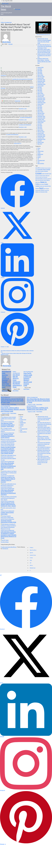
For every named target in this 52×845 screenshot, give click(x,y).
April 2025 (39, 92)
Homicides (45, 177)
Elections (44, 175)
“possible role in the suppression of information (22, 79)
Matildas (45, 180)
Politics (2, 22)
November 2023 (41, 118)
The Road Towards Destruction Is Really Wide (8, 521)
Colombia (46, 171)
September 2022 (41, 139)
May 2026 (39, 72)
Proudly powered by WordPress (8, 547)
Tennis (42, 190)
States (45, 188)
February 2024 (40, 113)
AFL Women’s (42, 167)
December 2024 (41, 98)
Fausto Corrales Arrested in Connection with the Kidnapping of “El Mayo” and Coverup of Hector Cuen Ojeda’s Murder (8, 450)
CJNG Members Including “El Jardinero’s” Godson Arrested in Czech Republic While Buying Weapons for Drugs (8, 535)
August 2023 (40, 122)
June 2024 (39, 107)
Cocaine (42, 171)
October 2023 (40, 119)
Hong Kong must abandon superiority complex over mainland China (43, 444)
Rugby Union (42, 186)
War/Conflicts (40, 163)
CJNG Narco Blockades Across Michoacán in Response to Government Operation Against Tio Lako (8, 466)
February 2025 (40, 95)
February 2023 (40, 131)
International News (39, 178)
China (39, 171)
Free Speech (40, 177)
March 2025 (40, 93)
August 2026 (40, 67)
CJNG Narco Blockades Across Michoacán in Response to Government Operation (8, 492)
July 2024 (39, 105)
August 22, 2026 (6, 404)
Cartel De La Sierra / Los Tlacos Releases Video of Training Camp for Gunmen (8, 479)
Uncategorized (8, 22)
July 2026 (39, 69)
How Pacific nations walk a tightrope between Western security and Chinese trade (28, 379)
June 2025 (39, 89)
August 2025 (40, 85)
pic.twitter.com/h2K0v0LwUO (12, 134)
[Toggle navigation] (2, 17)
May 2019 (39, 144)
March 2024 (40, 111)
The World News (5, 542)
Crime (38, 152)
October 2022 (40, 137)
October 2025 (40, 82)
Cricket (38, 173)
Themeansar (5, 548)
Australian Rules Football (44, 169)
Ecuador (40, 175)
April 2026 (39, 73)
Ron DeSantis (42, 184)
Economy (37, 175)
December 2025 (41, 79)
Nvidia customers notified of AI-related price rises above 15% (44, 55)
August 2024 (40, 104)
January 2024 (40, 115)
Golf (43, 177)
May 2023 (39, 127)
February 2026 (40, 76)
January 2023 (40, 133)
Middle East (40, 154)
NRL (46, 182)
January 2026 (40, 78)
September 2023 (41, 121)
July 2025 (39, 87)
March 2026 (40, 75)
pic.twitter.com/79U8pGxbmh (25, 124)
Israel (49, 178)
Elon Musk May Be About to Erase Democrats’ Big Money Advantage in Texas (17, 381)
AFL (39, 168)
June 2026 (39, 70)
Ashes (46, 167)
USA (38, 162)
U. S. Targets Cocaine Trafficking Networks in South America (7, 436)
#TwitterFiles (17, 101)
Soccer (37, 188)
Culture (43, 173)
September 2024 (41, 102)
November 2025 (41, 81)
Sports (39, 157)
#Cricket (10, 44)
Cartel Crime (40, 151)
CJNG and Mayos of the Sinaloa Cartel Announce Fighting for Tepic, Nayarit (8, 504)
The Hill (45, 190)
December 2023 (41, 116)
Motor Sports (37, 182)
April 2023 (39, 128)
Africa (38, 148)
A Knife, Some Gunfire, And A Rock (7, 513)
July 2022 (39, 141)
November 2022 (41, 136)
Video (46, 191)
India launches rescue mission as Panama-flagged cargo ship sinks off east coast (6, 380)
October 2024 (40, 101)
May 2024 (39, 108)
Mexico (48, 180)
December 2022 (41, 134)
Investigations (45, 178)
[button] (2, 18)
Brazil (36, 171)
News (42, 182)
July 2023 (39, 124)
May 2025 (39, 90)
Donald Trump (48, 173)
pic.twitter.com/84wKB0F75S (26, 117)
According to (3, 75)
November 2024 (41, 99)
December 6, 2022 (23, 108)
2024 (36, 167)
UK (38, 159)
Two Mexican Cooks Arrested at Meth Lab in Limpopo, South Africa (7, 424)
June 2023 (39, 125)
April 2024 (39, 110)
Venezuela (42, 191)
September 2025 (41, 84)
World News (6, 42)
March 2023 (40, 130)
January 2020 (40, 142)
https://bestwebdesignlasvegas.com (43, 34)
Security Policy (48, 186)
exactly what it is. (17, 143)
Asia (3, 371)
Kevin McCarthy (40, 180)
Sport (41, 188)
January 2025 (40, 96)
